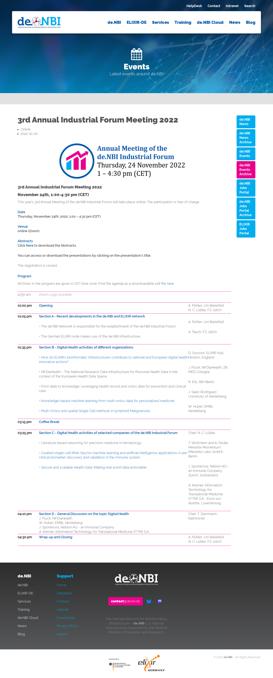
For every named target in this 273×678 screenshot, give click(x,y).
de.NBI (114, 22)
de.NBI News (244, 121)
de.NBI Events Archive (245, 169)
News (234, 22)
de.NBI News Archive (245, 137)
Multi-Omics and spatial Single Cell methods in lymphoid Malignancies (95, 411)
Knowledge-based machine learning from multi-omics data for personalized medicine (107, 401)
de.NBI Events (244, 153)
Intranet (232, 6)
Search (249, 6)
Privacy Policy (68, 626)
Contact (214, 6)
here (30, 245)
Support (65, 576)
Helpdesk (64, 593)
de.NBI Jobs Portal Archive (245, 208)
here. (171, 283)
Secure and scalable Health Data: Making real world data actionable (94, 467)
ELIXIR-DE (137, 22)
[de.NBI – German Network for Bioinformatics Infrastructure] (136, 584)
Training (183, 22)
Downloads (65, 618)
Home (61, 585)
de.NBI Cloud (210, 22)
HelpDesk (194, 6)
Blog (250, 22)
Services (160, 22)
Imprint (62, 634)
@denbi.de (125, 601)
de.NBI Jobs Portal (244, 187)
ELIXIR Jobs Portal (244, 228)
